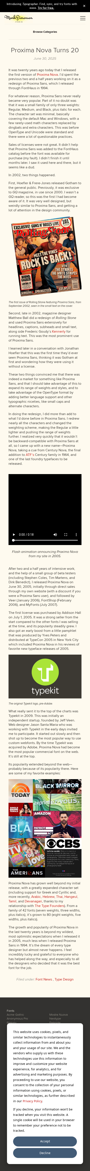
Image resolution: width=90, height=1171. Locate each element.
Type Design (64, 979)
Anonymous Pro (17, 1018)
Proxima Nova (47, 74)
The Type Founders (49, 906)
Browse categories (45, 32)
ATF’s (30, 455)
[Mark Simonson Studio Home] (19, 18)
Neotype (55, 1018)
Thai (59, 897)
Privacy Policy (32, 1101)
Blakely (11, 1023)
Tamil (12, 901)
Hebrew (48, 897)
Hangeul (70, 897)
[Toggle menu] (82, 18)
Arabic (36, 897)
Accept (45, 1141)
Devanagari (33, 901)
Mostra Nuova (58, 1015)
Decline (45, 1153)
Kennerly (59, 331)
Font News (44, 979)
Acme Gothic (15, 1015)
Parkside (55, 1023)
